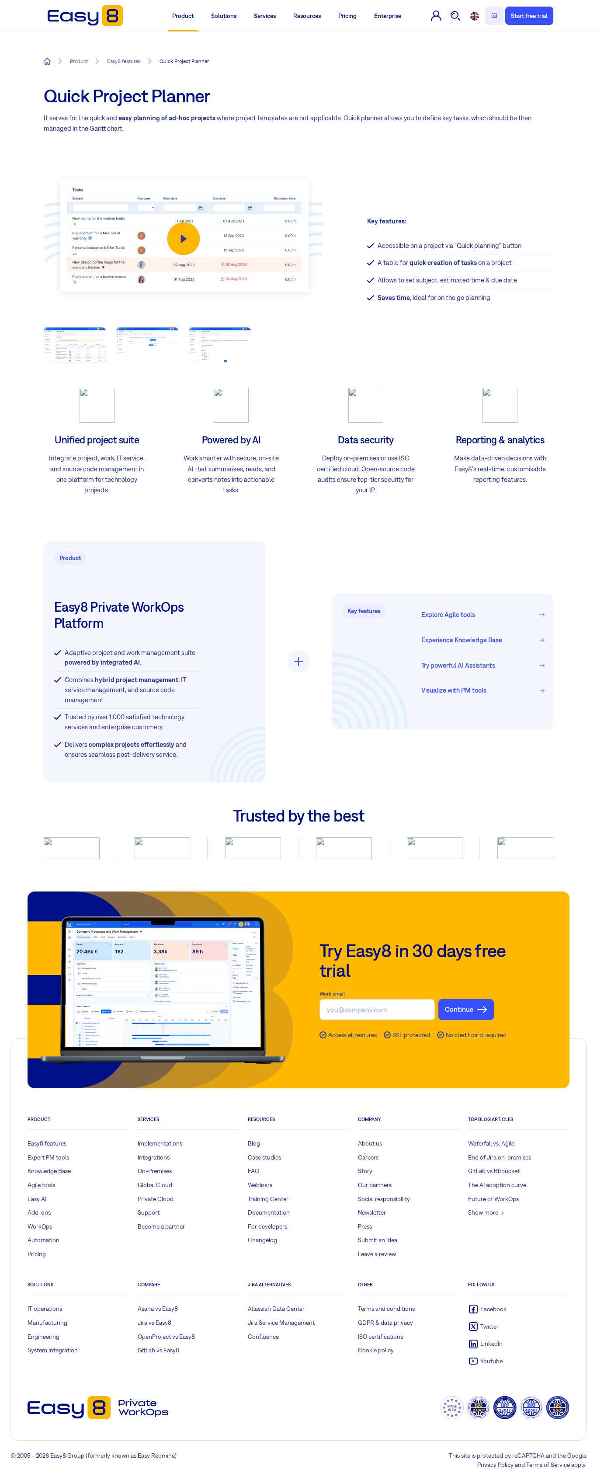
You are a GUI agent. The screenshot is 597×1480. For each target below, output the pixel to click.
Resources (307, 15)
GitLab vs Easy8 (158, 1350)
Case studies (264, 1157)
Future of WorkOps (493, 1198)
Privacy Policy (495, 1464)
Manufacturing (47, 1322)
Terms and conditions (386, 1308)
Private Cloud (156, 1198)
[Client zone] (436, 15)
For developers (267, 1226)
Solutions (223, 15)
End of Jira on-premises (499, 1157)
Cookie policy (376, 1350)
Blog (254, 1143)
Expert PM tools (48, 1157)
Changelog (262, 1239)
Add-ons (39, 1212)
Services (265, 15)
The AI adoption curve (497, 1184)
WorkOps (40, 1226)
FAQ (254, 1170)
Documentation (269, 1212)
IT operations (45, 1308)
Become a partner (161, 1226)
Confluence (263, 1336)
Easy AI (37, 1198)
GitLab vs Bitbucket (494, 1170)
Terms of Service (548, 1464)
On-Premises (155, 1170)
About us (370, 1143)
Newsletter (372, 1212)
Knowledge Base (49, 1170)
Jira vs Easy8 (154, 1322)
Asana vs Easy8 (158, 1308)
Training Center (268, 1198)
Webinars (260, 1184)
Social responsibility (384, 1198)
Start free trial (529, 15)
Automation (43, 1239)
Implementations (160, 1143)
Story (365, 1170)
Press (365, 1226)
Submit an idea (377, 1239)
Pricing (347, 15)
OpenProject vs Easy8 (166, 1336)
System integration (53, 1350)
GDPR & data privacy (385, 1322)
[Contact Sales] (494, 16)
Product (183, 15)
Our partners (375, 1184)
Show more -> (486, 1212)
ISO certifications (380, 1336)
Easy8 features (47, 1143)
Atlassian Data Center (276, 1308)
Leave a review (377, 1253)
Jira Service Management (281, 1322)
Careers (368, 1157)
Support (149, 1212)
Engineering (43, 1336)
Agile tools (41, 1184)
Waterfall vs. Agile (491, 1143)
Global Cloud (155, 1184)
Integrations (154, 1157)
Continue (459, 1009)
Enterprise (387, 15)
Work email (332, 994)
